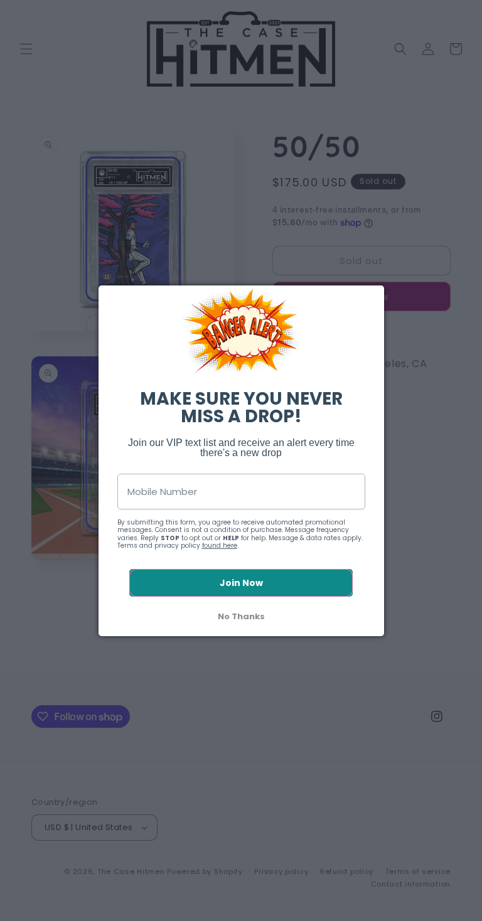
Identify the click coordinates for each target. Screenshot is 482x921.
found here (219, 545)
